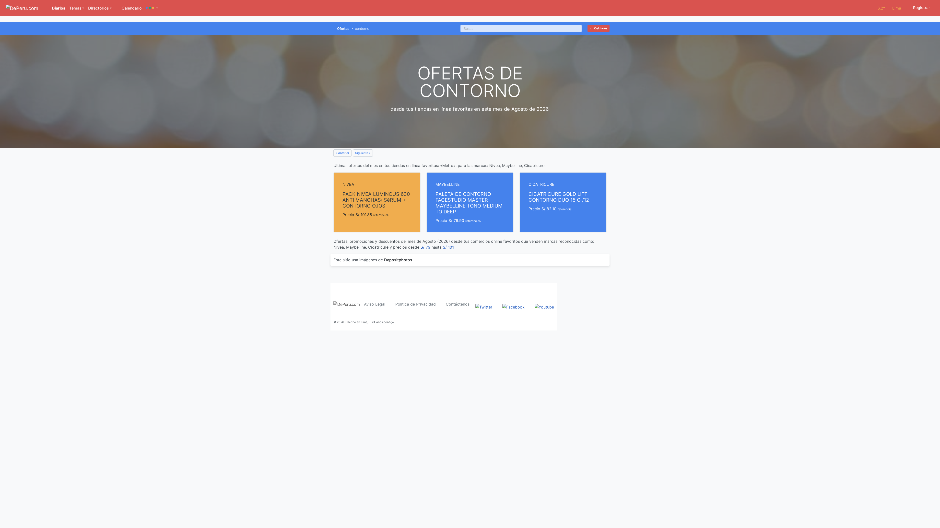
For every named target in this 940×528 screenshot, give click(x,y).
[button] (152, 8)
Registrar (921, 7)
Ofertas (343, 28)
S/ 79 (425, 247)
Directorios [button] (98, 8)
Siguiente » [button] (363, 153)
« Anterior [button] (342, 153)
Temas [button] (75, 8)
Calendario (131, 8)
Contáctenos (458, 304)
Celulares (600, 28)
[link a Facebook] (513, 306)
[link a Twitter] (483, 306)
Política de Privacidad (415, 304)
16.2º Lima (888, 8)
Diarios (58, 8)
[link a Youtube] (544, 306)
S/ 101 (448, 247)
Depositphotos (398, 259)
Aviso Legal (374, 304)
